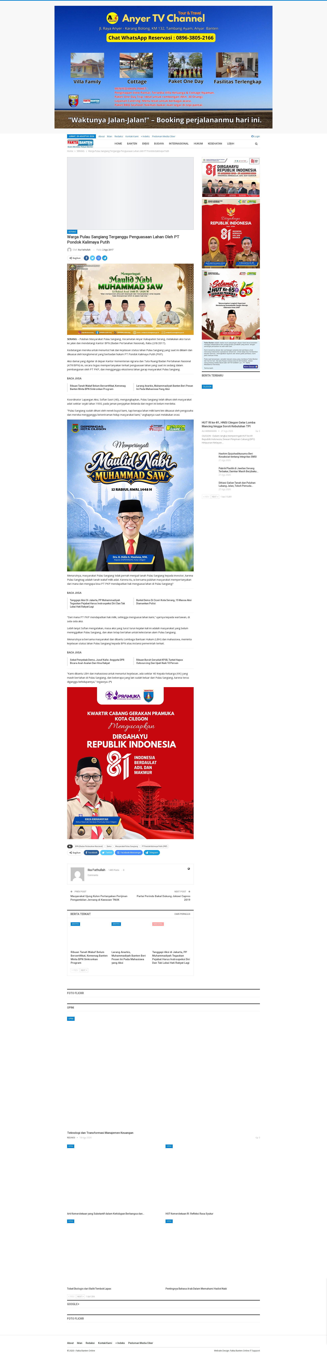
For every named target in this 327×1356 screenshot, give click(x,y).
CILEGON (207, 386)
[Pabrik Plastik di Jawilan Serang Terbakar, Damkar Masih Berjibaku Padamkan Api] (209, 472)
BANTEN (132, 143)
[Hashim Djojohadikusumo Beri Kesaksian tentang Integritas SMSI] (209, 457)
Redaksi (119, 136)
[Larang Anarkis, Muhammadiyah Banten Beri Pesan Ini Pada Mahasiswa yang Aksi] (130, 935)
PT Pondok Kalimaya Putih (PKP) (154, 846)
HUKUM (198, 143)
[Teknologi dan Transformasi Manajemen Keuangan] (163, 1073)
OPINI (70, 1019)
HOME (118, 143)
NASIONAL (158, 924)
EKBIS (145, 143)
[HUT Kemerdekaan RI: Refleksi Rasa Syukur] (213, 1178)
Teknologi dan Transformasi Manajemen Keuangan (100, 1132)
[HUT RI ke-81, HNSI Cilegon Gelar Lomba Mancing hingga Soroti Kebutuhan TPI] (231, 401)
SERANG (72, 232)
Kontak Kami (132, 136)
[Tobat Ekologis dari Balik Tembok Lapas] (114, 1252)
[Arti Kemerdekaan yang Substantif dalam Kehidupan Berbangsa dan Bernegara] (114, 1178)
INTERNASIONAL (179, 143)
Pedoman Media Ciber (163, 136)
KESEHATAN (215, 143)
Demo (109, 846)
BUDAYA (159, 143)
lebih (230, 143)
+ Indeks (145, 136)
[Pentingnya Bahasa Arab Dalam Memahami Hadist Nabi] (213, 1252)
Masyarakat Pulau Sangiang (126, 846)
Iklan (109, 136)
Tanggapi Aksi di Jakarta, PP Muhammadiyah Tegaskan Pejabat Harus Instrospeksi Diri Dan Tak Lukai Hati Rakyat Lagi (97, 603)
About (101, 136)
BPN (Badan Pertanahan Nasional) (89, 846)
